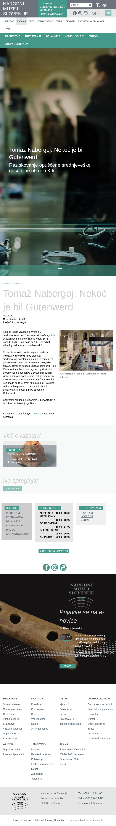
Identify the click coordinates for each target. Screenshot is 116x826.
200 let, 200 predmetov (72, 754)
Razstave (9, 21)
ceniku (35, 413)
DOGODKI (37, 698)
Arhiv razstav (10, 738)
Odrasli (91, 719)
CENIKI (85, 520)
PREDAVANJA (33, 36)
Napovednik (9, 733)
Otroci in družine (96, 724)
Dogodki (21, 21)
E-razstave (8, 724)
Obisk (31, 21)
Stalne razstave (11, 704)
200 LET (65, 743)
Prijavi (67, 666)
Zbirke (59, 21)
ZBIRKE (8, 743)
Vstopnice (36, 778)
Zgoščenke (37, 774)
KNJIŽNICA (46, 10)
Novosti (35, 749)
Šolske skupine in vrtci (100, 704)
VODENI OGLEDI (74, 36)
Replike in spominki (41, 754)
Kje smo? (65, 704)
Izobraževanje (45, 21)
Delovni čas (66, 709)
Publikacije (37, 759)
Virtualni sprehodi (12, 728)
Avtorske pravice (22, 820)
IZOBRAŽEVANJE (99, 698)
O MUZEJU (46, 3)
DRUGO (93, 36)
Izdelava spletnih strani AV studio (85, 820)
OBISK (64, 698)
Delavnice (36, 714)
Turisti (91, 728)
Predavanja (37, 709)
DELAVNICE (53, 36)
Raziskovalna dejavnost (91, 21)
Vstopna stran (8, 283)
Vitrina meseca (11, 719)
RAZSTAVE (87, 513)
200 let (8, 29)
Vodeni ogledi (38, 719)
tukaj (102, 656)
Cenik (63, 714)
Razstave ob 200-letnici (72, 749)
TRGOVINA (38, 743)
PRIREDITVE (12, 36)
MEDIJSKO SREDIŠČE (52, 7)
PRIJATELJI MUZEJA (51, 13)
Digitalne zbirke (11, 749)
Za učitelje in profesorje (100, 709)
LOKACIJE (87, 516)
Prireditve (36, 704)
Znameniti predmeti (13, 754)
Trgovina (70, 21)
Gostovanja (9, 714)
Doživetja (93, 714)
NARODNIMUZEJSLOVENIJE (15, 8)
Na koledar (12, 488)
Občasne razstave (12, 709)
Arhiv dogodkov (16, 44)
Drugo (34, 724)
